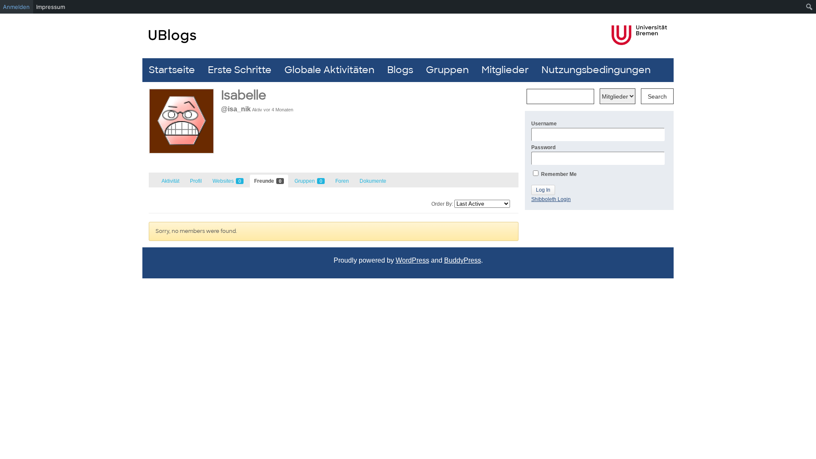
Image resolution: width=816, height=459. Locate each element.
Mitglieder (505, 70)
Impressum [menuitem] (50, 6)
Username (544, 124)
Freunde (267, 181)
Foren (342, 181)
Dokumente (373, 181)
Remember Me (558, 174)
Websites (226, 181)
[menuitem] (809, 7)
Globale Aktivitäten (329, 70)
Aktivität (170, 181)
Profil (196, 181)
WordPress (412, 260)
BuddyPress (462, 260)
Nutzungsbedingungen (596, 70)
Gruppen (447, 70)
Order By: (442, 204)
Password (543, 147)
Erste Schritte (240, 70)
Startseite (172, 70)
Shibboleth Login (551, 199)
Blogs (400, 70)
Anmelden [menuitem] (16, 6)
